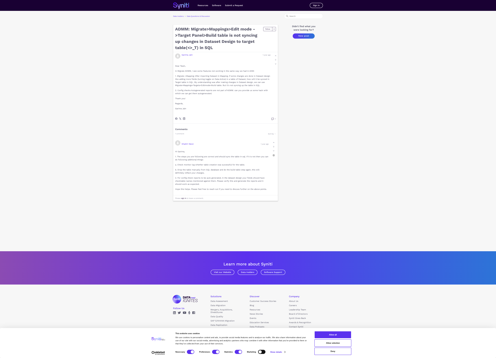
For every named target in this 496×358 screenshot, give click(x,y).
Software (216, 5)
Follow (267, 29)
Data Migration (218, 305)
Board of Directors (298, 314)
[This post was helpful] (275, 55)
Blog (252, 305)
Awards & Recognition (300, 322)
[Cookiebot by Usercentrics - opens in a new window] (158, 353)
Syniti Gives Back (297, 318)
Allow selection (333, 343)
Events (253, 318)
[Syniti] (185, 299)
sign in (183, 198)
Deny (333, 351)
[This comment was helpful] (273, 142)
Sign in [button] (316, 5)
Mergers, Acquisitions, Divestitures (222, 310)
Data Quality (217, 316)
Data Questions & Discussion (198, 16)
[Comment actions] (273, 155)
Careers (293, 305)
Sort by (271, 134)
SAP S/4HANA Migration (223, 321)
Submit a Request (234, 5)
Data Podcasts (257, 326)
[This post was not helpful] (275, 64)
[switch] (215, 352)
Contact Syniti (296, 326)
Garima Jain (187, 55)
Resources (203, 5)
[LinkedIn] (184, 118)
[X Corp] (180, 118)
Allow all (333, 335)
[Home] (183, 5)
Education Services (259, 322)
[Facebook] (176, 118)
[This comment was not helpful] (273, 150)
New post (303, 36)
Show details (276, 352)
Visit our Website (222, 272)
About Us (293, 301)
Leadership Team (297, 309)
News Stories (256, 314)
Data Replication (219, 325)
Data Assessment (219, 301)
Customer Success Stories (263, 301)
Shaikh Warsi (188, 144)
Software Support (273, 272)
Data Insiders (178, 16)
